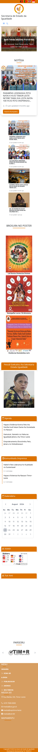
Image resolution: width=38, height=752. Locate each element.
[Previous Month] (5, 504)
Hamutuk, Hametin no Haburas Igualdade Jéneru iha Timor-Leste (17, 435)
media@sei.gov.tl (10, 707)
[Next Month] (30, 504)
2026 (22, 504)
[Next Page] (35, 652)
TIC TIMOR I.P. (27, 751)
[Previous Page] (3, 652)
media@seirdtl (9, 714)
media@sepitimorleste (12, 710)
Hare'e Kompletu (11, 111)
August (15, 504)
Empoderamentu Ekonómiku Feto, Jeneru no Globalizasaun (17, 442)
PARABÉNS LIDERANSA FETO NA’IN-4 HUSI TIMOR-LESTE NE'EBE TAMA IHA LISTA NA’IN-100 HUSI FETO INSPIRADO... (18, 97)
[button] (3, 23)
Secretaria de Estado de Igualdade (24, 749)
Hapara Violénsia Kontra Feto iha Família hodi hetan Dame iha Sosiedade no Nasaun (19, 427)
